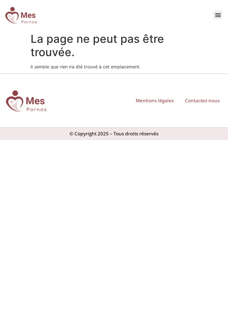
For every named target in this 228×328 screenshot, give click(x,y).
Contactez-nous (202, 100)
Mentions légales (155, 100)
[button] (217, 14)
